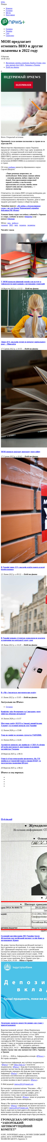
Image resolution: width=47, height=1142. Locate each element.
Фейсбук (28, 217)
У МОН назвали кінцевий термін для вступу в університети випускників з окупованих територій (23, 283)
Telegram (11, 219)
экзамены (31, 225)
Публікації (6, 819)
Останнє (9, 707)
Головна (9, 29)
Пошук (4, 4)
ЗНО (11, 225)
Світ (7, 33)
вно (8, 223)
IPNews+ (40, 1056)
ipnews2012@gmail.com (23, 1084)
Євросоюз (10, 35)
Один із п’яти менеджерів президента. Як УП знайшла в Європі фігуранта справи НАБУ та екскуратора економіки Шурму (21, 761)
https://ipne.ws (19, 1065)
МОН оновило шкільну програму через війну (20, 452)
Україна (9, 31)
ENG (3, 2)
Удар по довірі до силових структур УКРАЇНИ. (21, 735)
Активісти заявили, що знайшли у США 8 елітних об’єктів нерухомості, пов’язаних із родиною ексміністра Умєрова (23, 747)
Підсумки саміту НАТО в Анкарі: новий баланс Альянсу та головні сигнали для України (21, 724)
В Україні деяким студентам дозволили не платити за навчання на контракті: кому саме (23, 639)
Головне (9, 11)
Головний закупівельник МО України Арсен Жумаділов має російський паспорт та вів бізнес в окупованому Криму (22, 938)
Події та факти (12, 67)
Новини (9, 8)
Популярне (10, 15)
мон (16, 225)
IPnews (5, 1065)
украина (22, 225)
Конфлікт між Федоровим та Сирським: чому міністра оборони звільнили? (21, 713)
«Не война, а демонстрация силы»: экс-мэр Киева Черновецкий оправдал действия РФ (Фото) (20, 208)
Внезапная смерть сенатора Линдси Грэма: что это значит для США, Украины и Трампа (26, 64)
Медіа (8, 13)
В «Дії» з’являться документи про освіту (18, 692)
